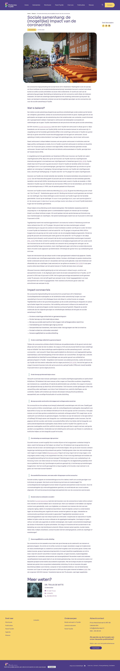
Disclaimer (112, 665)
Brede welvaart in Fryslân (72, 622)
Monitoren (47, 5)
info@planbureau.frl (97, 628)
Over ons (70, 5)
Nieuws (91, 5)
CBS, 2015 (82, 161)
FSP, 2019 (63, 191)
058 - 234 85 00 (95, 631)
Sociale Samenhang (44, 127)
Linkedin (36, 620)
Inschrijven (95, 648)
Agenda (7, 632)
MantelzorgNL (52, 453)
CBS (85, 569)
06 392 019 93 (52, 596)
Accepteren (52, 667)
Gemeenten (36, 5)
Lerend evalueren (70, 625)
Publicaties (81, 5)
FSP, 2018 (79, 263)
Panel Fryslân (59, 5)
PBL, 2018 (31, 241)
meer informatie (42, 667)
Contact (109, 5)
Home (26, 5)
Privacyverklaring (103, 665)
